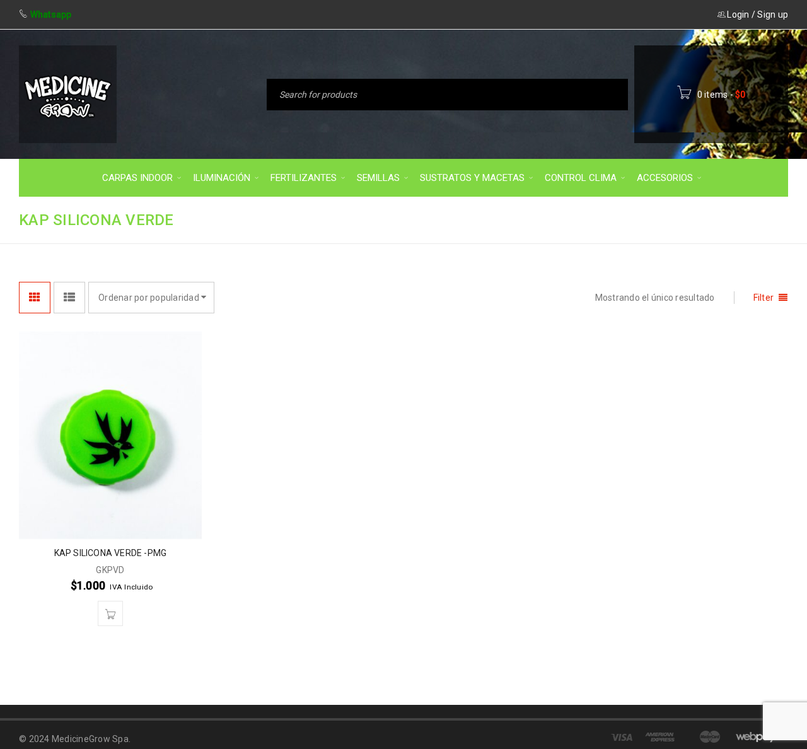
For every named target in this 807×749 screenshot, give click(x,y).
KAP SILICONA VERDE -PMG (110, 553)
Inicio (518, 219)
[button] (110, 613)
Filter (763, 298)
